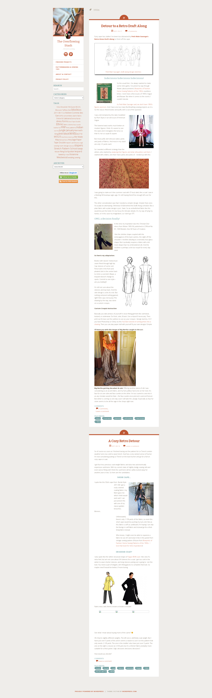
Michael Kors (63, 140)
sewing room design (61, 146)
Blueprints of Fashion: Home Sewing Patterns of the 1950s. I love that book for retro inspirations (134, 543)
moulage (72, 139)
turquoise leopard (73, 151)
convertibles (67, 116)
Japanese (56, 130)
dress (98, 418)
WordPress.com (129, 691)
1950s (58, 107)
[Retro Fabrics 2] (115, 385)
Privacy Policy (62, 79)
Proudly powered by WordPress (89, 691)
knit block (64, 133)
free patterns (71, 127)
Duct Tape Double (74, 122)
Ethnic (59, 124)
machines (65, 137)
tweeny (61, 154)
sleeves (71, 146)
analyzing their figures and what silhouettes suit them (131, 152)
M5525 (57, 136)
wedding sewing (74, 157)
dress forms (62, 121)
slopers (78, 145)
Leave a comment (132, 446)
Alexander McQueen (68, 107)
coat (113, 668)
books (98, 668)
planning (118, 418)
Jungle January (66, 130)
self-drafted (128, 418)
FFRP (63, 127)
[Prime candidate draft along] (124, 174)
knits (73, 133)
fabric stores (68, 124)
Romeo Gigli (79, 143)
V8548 (112, 672)
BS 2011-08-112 (101, 672)
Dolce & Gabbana (63, 118)
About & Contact (64, 74)
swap (80, 148)
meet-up (71, 137)
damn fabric (77, 116)
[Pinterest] (71, 54)
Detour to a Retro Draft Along (124, 26)
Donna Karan (75, 118)
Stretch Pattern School (65, 148)
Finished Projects (64, 62)
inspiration (107, 418)
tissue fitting (59, 151)
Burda (106, 668)
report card (70, 142)
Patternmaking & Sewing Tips (67, 68)
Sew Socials (140, 418)
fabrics (121, 668)
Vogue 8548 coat (134, 557)
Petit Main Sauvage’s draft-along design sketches (123, 72)
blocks (75, 109)
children (68, 112)
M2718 (79, 134)
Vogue (139, 668)
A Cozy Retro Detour (124, 441)
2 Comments (132, 31)
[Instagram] (66, 54)
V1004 (67, 155)
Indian (79, 127)
